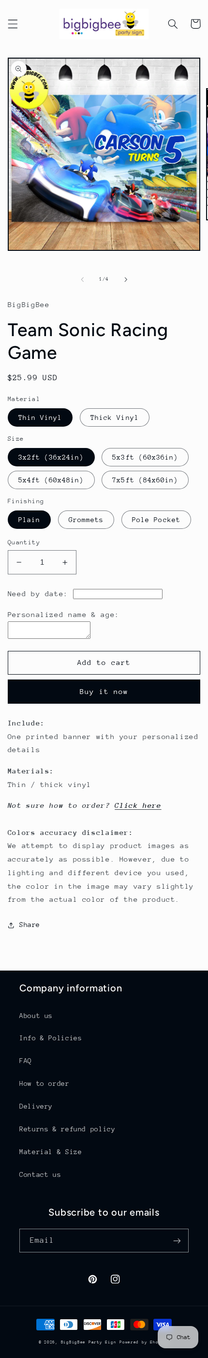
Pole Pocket (156, 520)
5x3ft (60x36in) (145, 457)
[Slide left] (82, 279)
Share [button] (29, 924)
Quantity (24, 542)
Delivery (36, 1106)
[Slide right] (125, 279)
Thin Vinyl (40, 417)
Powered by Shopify (144, 1342)
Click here (138, 805)
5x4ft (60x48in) (51, 480)
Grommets (86, 520)
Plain (29, 520)
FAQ (25, 1061)
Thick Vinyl (114, 417)
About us (36, 1015)
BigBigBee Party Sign (89, 1342)
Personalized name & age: (63, 614)
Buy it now (104, 691)
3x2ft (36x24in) (51, 457)
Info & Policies (50, 1038)
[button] (12, 24)
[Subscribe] (177, 1240)
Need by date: (38, 593)
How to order (44, 1083)
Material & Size (50, 1152)
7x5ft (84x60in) (145, 480)
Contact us (40, 1174)
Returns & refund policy (67, 1129)
